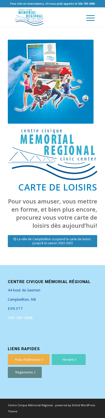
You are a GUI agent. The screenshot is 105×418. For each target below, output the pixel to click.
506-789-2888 (86, 3)
